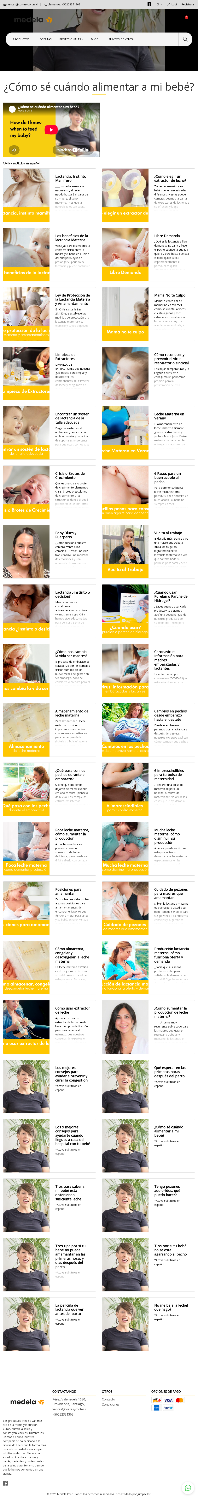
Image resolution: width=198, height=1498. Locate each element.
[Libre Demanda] (125, 254)
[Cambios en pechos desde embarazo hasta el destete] (125, 730)
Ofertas (46, 39)
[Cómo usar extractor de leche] (26, 1027)
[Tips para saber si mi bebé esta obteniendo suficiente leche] (26, 1205)
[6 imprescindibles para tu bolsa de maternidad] (125, 789)
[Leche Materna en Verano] (125, 432)
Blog (94, 39)
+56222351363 (62, 1414)
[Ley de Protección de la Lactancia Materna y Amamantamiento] (26, 314)
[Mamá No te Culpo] (125, 314)
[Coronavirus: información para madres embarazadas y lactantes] (125, 670)
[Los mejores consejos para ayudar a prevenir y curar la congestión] (26, 1086)
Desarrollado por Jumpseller (132, 1494)
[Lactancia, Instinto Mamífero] (26, 195)
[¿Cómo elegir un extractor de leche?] (125, 195)
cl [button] (158, 4)
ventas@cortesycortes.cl (23, 4)
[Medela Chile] (51, 20)
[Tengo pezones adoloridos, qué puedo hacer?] (125, 1205)
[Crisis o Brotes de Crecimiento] (26, 492)
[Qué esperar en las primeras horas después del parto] (125, 1086)
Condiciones (110, 1404)
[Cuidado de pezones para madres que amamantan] (125, 908)
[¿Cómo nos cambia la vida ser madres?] (26, 670)
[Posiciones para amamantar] (26, 908)
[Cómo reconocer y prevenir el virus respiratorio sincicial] (125, 373)
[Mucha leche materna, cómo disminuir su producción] (125, 848)
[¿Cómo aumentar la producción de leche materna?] (125, 1027)
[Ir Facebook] (149, 4)
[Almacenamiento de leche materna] (26, 730)
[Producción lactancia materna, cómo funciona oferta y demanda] (125, 967)
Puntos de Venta (121, 39)
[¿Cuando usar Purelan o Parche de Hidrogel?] (125, 611)
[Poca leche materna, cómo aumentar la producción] (26, 848)
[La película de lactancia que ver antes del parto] (26, 1324)
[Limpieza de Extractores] (26, 373)
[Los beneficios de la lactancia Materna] (26, 254)
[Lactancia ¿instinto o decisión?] (26, 611)
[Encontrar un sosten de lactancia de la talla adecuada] (26, 432)
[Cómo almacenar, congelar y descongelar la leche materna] (26, 967)
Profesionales (70, 39)
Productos (21, 39)
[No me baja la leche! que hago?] (125, 1324)
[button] (188, 1488)
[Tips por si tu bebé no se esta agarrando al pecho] (125, 1264)
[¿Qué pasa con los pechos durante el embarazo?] (26, 789)
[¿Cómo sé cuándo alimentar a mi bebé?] (125, 1145)
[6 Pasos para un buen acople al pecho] (125, 492)
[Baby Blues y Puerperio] (26, 551)
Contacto (108, 1399)
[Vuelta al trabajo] (125, 551)
